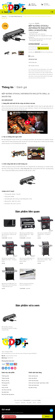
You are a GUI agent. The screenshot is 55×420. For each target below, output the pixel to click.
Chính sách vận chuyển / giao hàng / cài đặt (38, 382)
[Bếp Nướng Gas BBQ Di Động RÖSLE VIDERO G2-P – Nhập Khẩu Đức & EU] (27, 223)
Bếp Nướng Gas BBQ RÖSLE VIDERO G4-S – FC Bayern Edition (44, 234)
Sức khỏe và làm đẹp (6, 389)
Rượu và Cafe (5, 387)
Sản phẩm (29, 402)
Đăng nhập (33, 5)
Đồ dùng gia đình (6, 382)
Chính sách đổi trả (33, 378)
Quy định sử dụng (33, 387)
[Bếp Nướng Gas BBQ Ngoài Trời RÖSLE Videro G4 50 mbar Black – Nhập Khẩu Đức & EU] (9, 274)
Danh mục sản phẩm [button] (8, 372)
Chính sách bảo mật (33, 376)
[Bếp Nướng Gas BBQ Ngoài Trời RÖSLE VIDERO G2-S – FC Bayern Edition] (27, 249)
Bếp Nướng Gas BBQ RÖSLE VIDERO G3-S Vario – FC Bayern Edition (9, 260)
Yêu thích (32, 56)
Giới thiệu (23, 402)
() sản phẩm (47, 4)
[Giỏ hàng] (42, 5)
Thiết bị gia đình (5, 376)
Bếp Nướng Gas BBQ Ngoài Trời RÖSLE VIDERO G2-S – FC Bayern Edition (27, 260)
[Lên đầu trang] (51, 416)
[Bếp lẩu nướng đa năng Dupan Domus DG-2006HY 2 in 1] (27, 274)
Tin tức (34, 402)
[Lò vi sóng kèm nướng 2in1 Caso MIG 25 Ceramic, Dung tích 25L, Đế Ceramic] (9, 223)
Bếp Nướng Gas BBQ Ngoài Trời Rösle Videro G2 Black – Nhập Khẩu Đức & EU (45, 260)
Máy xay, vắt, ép (5, 380)
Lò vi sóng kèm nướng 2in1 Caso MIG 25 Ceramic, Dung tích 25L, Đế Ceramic (9, 234)
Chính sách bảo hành (33, 380)
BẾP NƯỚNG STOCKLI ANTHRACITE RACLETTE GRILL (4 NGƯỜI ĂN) (9, 328)
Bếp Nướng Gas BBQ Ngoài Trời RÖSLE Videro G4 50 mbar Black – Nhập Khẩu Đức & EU (9, 285)
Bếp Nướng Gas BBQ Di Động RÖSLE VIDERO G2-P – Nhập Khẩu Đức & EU (26, 234)
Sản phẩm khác (5, 392)
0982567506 (38, 52)
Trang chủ (17, 402)
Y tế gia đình (4, 385)
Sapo (39, 400)
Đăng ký (33, 3)
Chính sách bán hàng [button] (35, 372)
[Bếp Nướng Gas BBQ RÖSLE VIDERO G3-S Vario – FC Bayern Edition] (9, 249)
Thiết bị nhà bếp (5, 378)
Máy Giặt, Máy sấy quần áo (8, 394)
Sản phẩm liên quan (27, 211)
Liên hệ (39, 402)
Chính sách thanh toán (34, 385)
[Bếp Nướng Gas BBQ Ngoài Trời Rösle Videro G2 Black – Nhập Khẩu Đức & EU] (45, 249)
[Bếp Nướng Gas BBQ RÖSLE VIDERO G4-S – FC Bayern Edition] (45, 223)
